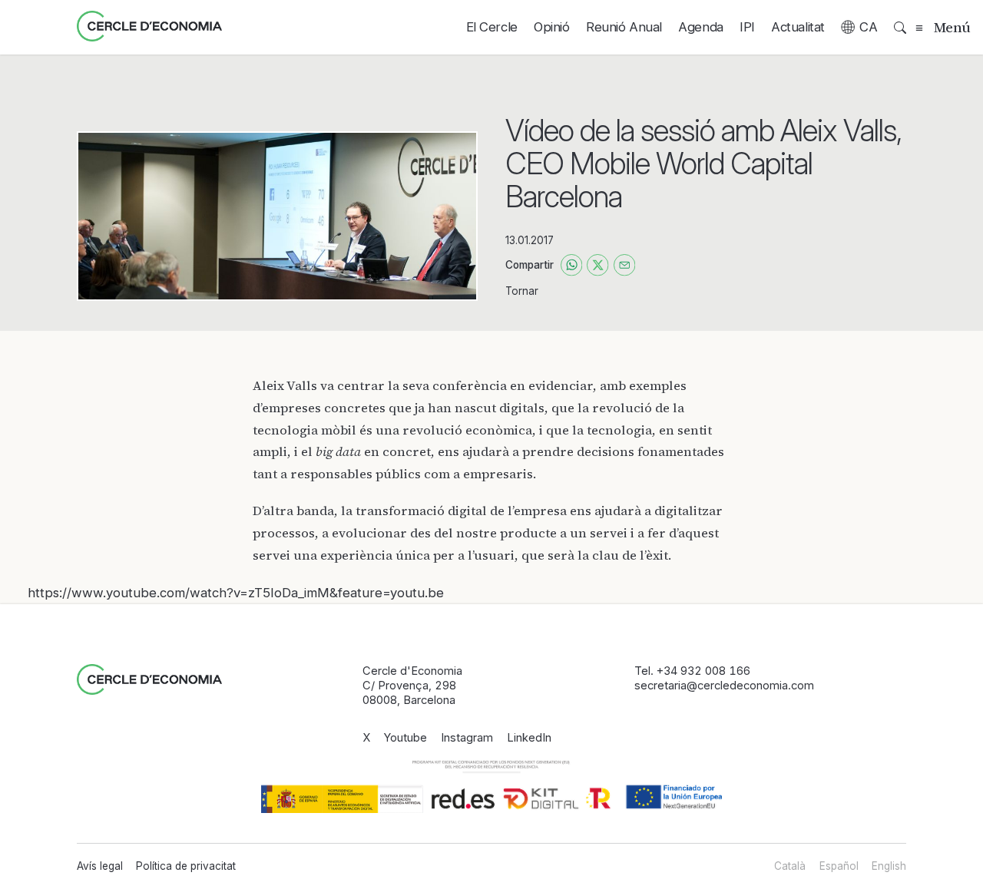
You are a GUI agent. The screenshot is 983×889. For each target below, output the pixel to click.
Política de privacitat (186, 866)
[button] (859, 27)
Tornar (521, 291)
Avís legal (100, 866)
